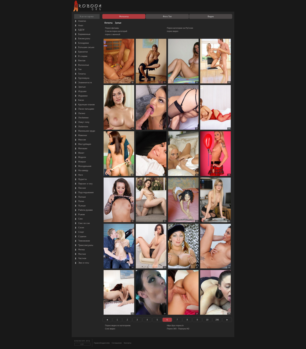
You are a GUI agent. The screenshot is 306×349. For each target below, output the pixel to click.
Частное (82, 258)
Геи (79, 69)
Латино (81, 113)
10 (207, 320)
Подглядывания (86, 192)
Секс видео (110, 329)
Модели (82, 157)
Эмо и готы (83, 263)
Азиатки (82, 21)
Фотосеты (108, 22)
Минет (81, 153)
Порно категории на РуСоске (180, 28)
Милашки (82, 148)
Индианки (82, 96)
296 (217, 320)
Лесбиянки (83, 117)
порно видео (172, 31)
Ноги (80, 175)
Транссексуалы (85, 245)
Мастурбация (84, 144)
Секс (80, 219)
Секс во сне (84, 223)
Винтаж (81, 60)
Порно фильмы (112, 28)
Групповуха (83, 78)
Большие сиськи (86, 47)
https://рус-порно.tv (175, 325)
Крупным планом (86, 104)
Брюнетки (83, 52)
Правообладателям (102, 343)
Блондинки (83, 43)
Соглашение (117, 343)
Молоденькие (84, 166)
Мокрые (82, 161)
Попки (81, 201)
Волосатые (83, 65)
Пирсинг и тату (85, 183)
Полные (82, 197)
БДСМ (81, 30)
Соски (81, 227)
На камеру (83, 170)
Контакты (127, 343)
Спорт (81, 232)
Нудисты (82, 179)
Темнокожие (84, 241)
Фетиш (81, 249)
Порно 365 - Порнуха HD (178, 329)
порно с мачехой (112, 34)
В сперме (82, 56)
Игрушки (82, 91)
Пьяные (82, 205)
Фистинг (82, 254)
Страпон (82, 236)
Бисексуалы (84, 38)
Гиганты (82, 74)
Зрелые (82, 87)
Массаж (82, 139)
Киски (81, 100)
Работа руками (85, 210)
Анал (80, 25)
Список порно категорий (116, 31)
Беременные (84, 34)
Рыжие (81, 214)
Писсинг (82, 188)
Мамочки (82, 135)
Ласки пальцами (86, 109)
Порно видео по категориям (117, 325)
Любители (83, 126)
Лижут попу (83, 122)
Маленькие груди (86, 131)
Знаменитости (85, 82)
